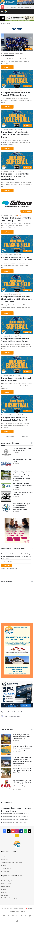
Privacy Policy (5, 871)
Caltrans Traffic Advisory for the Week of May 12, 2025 (16, 219)
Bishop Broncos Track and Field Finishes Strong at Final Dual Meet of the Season (16, 299)
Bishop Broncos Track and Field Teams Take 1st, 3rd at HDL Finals (16, 258)
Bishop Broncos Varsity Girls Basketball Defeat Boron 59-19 (15, 418)
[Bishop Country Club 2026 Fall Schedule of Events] (6, 497)
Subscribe (7, 565)
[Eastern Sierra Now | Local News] (6, 11)
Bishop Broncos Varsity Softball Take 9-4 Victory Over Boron (15, 339)
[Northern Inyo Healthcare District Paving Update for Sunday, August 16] (6, 739)
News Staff (5, 53)
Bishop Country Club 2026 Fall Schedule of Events (23, 493)
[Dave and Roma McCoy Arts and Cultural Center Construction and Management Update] (6, 508)
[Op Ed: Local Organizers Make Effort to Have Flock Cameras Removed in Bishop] (6, 750)
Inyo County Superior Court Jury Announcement (22, 449)
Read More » (7, 67)
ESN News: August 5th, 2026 (9, 822)
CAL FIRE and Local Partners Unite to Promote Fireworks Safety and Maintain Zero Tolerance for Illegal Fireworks (22, 784)
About (3, 857)
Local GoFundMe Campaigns (9, 898)
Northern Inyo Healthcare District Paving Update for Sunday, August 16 (21, 737)
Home (4, 23)
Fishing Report (5, 886)
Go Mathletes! (8, 55)
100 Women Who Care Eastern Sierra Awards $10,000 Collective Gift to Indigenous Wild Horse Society (22, 760)
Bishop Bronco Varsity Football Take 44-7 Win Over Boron (15, 93)
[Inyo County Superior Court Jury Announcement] (6, 452)
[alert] (17, 716)
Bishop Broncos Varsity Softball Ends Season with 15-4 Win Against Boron (15, 176)
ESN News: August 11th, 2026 (9, 819)
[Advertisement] (17, 603)
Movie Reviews (5, 892)
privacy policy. (5, 558)
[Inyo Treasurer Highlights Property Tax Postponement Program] (6, 486)
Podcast (3, 865)
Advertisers (4, 895)
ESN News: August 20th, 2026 (10, 813)
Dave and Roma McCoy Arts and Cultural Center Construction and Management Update (22, 506)
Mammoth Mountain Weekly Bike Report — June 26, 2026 (22, 770)
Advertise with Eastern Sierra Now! (11, 862)
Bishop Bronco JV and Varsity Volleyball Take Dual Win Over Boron (15, 134)
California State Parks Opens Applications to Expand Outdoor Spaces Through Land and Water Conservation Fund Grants (22, 475)
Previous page (10, 436)
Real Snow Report (6, 881)
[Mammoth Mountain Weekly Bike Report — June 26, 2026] (6, 773)
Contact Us (4, 859)
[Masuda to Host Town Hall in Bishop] (6, 464)
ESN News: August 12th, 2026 (10, 816)
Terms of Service (6, 868)
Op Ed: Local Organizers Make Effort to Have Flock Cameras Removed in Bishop (22, 748)
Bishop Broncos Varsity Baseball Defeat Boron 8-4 (16, 379)
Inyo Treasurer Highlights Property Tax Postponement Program (22, 485)
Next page (25, 436)
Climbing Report (6, 883)
